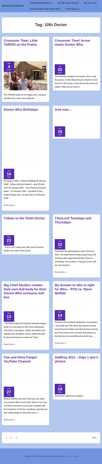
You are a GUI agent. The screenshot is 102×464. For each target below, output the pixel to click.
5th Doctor (20, 378)
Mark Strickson (24, 146)
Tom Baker (14, 163)
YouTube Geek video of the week (45, 9)
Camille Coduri (30, 126)
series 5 (65, 307)
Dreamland (83, 120)
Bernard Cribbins (29, 123)
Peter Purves (34, 157)
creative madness (69, 236)
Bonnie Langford (16, 126)
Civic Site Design (72, 456)
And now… (63, 109)
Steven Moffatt (76, 307)
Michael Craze (10, 151)
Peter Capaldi (9, 157)
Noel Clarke (9, 154)
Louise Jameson (10, 146)
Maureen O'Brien (35, 148)
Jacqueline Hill (10, 140)
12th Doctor (31, 120)
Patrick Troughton (23, 154)
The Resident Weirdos (40, 3)
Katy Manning (17, 143)
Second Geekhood (13, 5)
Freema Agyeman (16, 137)
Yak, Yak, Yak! (90, 3)
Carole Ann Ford (11, 129)
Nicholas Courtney (25, 151)
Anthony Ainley (15, 123)
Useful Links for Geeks (22, 117)
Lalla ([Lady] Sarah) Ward (34, 143)
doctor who (92, 55)
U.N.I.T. (62, 61)
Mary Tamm (36, 146)
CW (72, 55)
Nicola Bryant (39, 151)
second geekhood (21, 58)
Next (94, 438)
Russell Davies (90, 304)
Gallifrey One (10, 375)
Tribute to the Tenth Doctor (24, 218)
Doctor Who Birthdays (21, 109)
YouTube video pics (24, 375)
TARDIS (32, 58)
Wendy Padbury (25, 163)
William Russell (19, 165)
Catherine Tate (25, 129)
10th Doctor (91, 52)
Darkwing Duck (71, 120)
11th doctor (20, 120)
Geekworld (22, 52)
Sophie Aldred (30, 160)
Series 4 (58, 307)
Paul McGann (37, 154)
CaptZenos (15, 55)
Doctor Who (68, 233)
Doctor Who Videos (12, 372)
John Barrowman (62, 58)
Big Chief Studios (22, 308)
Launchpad (93, 120)
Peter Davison (22, 157)
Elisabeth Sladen (29, 134)
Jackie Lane (38, 137)
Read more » (9, 205)
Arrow (57, 55)
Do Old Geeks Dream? (68, 3)
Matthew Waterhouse (18, 148)
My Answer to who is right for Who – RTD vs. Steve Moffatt (74, 289)
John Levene (38, 140)
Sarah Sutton (18, 160)
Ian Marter (28, 137)
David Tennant (27, 55)
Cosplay (79, 230)
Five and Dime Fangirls (30, 372)
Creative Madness (22, 369)
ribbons (82, 378)
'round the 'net (69, 230)
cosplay (58, 236)
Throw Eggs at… (73, 9)
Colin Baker (19, 132)
